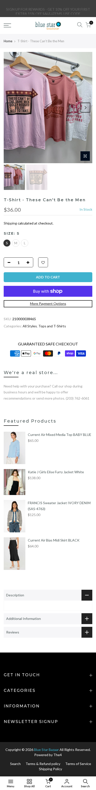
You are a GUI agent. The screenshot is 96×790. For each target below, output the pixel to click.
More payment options (48, 303)
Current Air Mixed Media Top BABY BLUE (59, 434)
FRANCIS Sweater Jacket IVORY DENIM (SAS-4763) (59, 506)
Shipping (10, 223)
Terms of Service (78, 764)
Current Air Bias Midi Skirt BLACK (54, 540)
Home (8, 41)
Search (15, 764)
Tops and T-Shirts (52, 326)
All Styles (30, 326)
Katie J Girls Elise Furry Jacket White (56, 472)
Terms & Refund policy (43, 764)
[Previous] (11, 108)
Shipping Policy (50, 769)
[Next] (85, 108)
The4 (57, 755)
